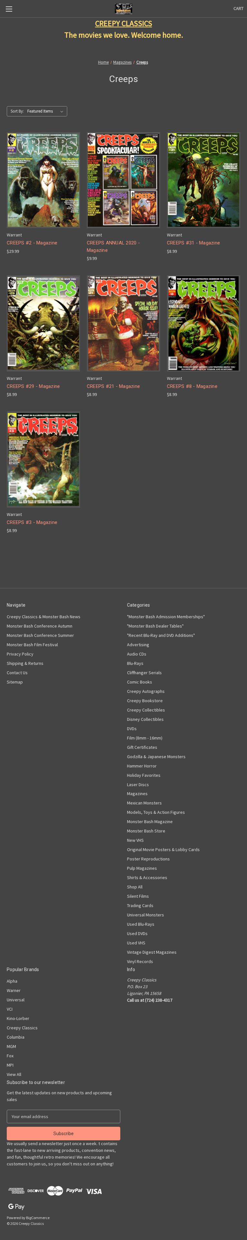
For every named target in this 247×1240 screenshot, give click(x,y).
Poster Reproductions (148, 859)
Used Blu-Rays (140, 924)
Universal (15, 1000)
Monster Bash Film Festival (32, 645)
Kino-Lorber (18, 1018)
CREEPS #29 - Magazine (33, 386)
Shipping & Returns (25, 663)
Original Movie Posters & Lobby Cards (163, 849)
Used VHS (136, 943)
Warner (14, 990)
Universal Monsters (145, 915)
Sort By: (17, 111)
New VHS (135, 840)
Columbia (15, 1037)
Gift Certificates (142, 747)
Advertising (138, 645)
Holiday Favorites (143, 775)
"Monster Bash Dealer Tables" (155, 626)
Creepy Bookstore (145, 700)
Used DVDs (137, 933)
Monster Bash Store (146, 831)
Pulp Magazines (142, 868)
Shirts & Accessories (147, 877)
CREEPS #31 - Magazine (193, 243)
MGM (11, 1046)
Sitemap (15, 682)
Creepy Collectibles (146, 710)
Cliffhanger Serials (144, 672)
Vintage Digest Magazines (152, 952)
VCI (10, 1009)
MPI (10, 1065)
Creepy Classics (22, 1028)
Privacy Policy (20, 654)
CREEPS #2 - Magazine (32, 243)
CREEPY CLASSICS (123, 23)
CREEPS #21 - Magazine (113, 386)
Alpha (12, 981)
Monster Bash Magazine (150, 821)
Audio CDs (136, 654)
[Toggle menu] (9, 9)
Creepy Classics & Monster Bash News (43, 617)
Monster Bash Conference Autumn (39, 626)
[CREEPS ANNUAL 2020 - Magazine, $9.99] (123, 180)
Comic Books (139, 682)
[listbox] (46, 111)
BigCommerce (38, 1217)
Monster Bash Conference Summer (40, 635)
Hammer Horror (142, 766)
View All (14, 1074)
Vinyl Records (140, 961)
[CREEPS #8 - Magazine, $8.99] (203, 323)
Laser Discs (138, 784)
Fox (10, 1056)
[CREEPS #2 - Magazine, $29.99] (43, 180)
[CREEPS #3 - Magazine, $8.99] (43, 459)
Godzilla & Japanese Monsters (156, 756)
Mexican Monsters (144, 803)
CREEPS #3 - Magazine (32, 522)
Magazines (137, 793)
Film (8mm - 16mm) (144, 738)
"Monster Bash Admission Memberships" (166, 617)
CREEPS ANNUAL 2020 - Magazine (113, 246)
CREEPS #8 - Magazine (192, 386)
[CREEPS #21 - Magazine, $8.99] (123, 323)
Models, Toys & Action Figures (156, 812)
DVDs (132, 728)
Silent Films (138, 896)
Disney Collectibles (145, 719)
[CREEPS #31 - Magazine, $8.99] (203, 180)
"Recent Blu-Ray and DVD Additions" (161, 635)
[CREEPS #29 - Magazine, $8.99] (43, 323)
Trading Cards (140, 905)
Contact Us (17, 672)
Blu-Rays (135, 663)
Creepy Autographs (146, 691)
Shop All (134, 887)
